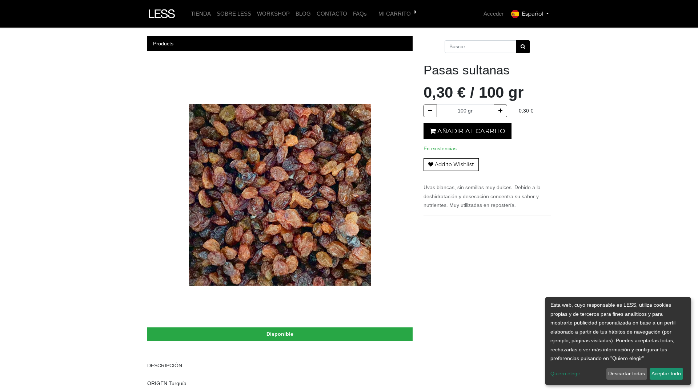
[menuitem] (201, 14)
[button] (451, 164)
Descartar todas (626, 373)
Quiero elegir (565, 373)
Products (163, 43)
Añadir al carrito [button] (470, 131)
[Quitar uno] (430, 111)
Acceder (494, 14)
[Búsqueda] (523, 46)
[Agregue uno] (500, 111)
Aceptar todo (666, 373)
